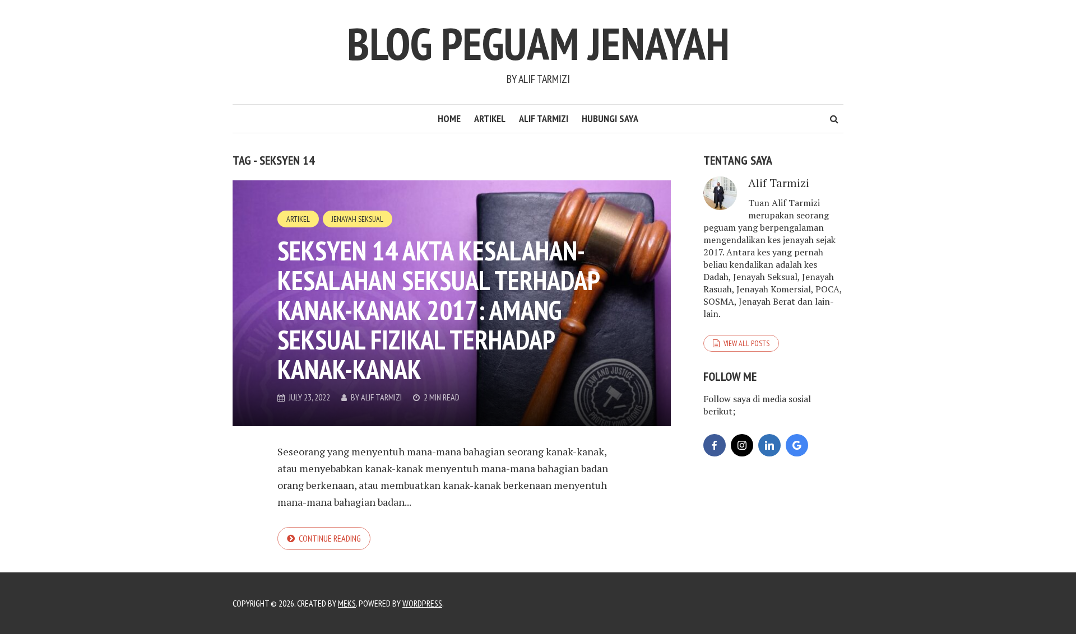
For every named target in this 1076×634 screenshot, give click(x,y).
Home (449, 118)
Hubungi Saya (610, 118)
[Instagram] (742, 445)
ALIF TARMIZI (543, 118)
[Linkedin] (769, 445)
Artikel (489, 118)
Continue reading (330, 538)
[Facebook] (714, 445)
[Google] (797, 445)
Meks (347, 603)
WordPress (422, 603)
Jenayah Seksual (357, 219)
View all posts (746, 343)
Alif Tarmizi (381, 397)
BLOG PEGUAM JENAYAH (538, 43)
